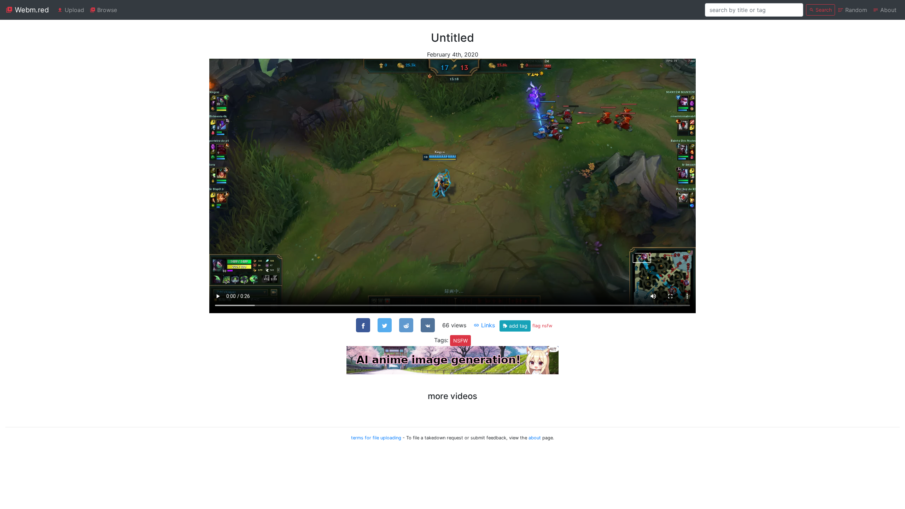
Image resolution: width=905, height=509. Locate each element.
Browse (106, 9)
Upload (73, 9)
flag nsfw (542, 325)
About (887, 9)
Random (855, 9)
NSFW (460, 341)
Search (823, 10)
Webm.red (31, 10)
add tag (517, 326)
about (535, 437)
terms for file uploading (376, 437)
